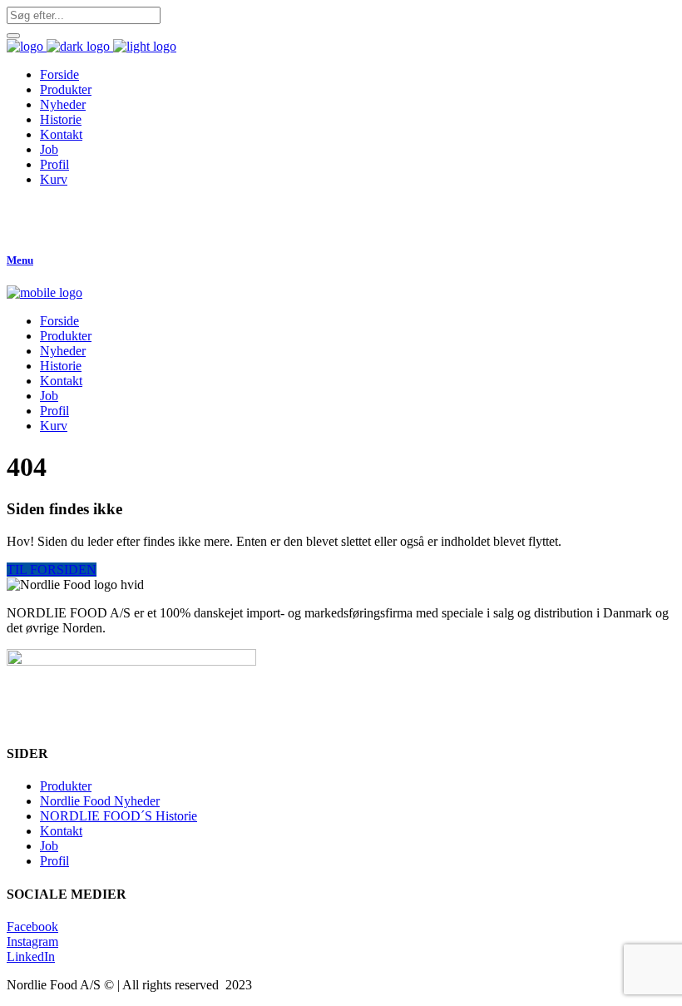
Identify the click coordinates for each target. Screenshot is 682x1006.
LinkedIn (31, 956)
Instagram (32, 941)
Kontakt (61, 831)
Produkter (65, 786)
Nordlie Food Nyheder (100, 801)
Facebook (32, 926)
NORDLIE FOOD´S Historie (118, 816)
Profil (54, 861)
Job (49, 846)
